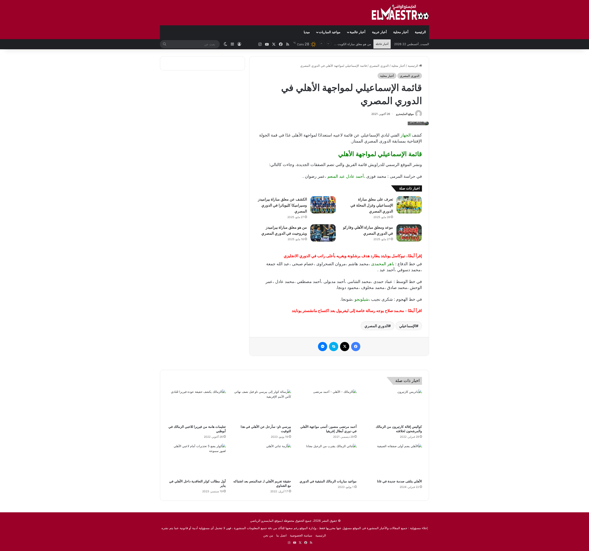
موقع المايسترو (405, 114)
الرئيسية (420, 32)
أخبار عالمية (357, 32)
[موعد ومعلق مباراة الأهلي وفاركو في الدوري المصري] (409, 233)
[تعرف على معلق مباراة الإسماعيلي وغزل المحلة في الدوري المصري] (409, 204)
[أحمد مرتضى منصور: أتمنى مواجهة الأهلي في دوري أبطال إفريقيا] (327, 406)
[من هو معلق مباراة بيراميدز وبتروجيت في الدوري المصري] (323, 233)
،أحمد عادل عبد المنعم (346, 176)
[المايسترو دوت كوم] (400, 13)
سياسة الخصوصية (301, 535)
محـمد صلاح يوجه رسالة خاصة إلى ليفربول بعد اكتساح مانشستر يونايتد (348, 311)
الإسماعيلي (407, 326)
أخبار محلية (400, 32)
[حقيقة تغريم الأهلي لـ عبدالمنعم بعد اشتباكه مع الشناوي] (262, 460)
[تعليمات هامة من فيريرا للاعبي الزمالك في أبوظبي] (196, 406)
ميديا (307, 32)
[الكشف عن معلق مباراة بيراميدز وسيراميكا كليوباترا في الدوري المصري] (323, 204)
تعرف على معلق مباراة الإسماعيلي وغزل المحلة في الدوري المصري (371, 205)
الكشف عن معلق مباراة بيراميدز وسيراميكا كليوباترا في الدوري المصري (282, 205)
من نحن (268, 535)
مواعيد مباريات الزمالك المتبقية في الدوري (328, 481)
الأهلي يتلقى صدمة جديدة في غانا (399, 481)
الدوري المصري (379, 65)
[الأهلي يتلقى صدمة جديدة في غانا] (393, 460)
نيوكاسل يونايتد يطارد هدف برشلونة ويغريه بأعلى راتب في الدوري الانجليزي (344, 256)
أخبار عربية (379, 32)
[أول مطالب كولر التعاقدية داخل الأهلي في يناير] (196, 460)
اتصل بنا (281, 535)
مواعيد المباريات (330, 32)
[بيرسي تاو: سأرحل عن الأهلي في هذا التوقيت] (262, 406)
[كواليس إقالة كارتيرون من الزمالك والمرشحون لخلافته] (393, 406)
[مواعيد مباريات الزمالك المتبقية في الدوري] (327, 460)
